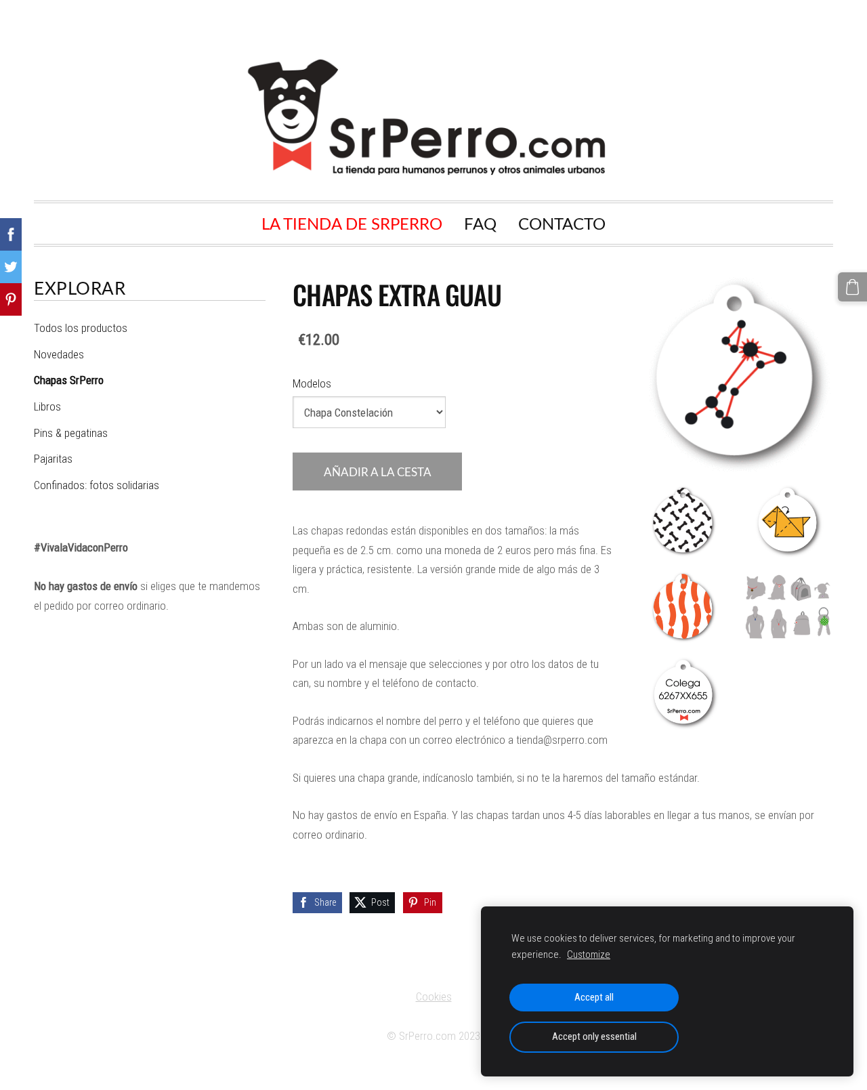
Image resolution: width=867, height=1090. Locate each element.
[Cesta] (852, 286)
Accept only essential (594, 1036)
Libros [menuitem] (47, 406)
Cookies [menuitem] (434, 996)
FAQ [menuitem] (480, 223)
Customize (588, 954)
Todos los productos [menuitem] (80, 328)
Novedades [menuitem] (59, 354)
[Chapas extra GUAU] (684, 521)
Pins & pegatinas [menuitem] (71, 433)
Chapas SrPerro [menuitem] (69, 380)
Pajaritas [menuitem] (53, 458)
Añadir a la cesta (377, 472)
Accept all (594, 997)
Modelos (312, 383)
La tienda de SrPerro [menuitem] (351, 223)
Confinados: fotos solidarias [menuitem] (96, 485)
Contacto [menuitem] (562, 223)
